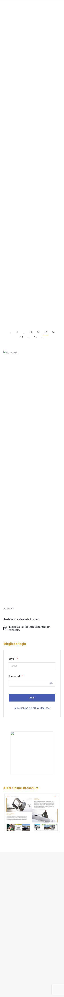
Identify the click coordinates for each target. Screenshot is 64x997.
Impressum (13, 878)
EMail (13, 658)
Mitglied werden (16, 902)
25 (45, 332)
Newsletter (13, 910)
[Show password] (51, 683)
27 (21, 337)
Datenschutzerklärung (19, 871)
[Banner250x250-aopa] (32, 773)
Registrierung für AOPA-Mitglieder (32, 708)
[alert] (32, 628)
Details (7, 55)
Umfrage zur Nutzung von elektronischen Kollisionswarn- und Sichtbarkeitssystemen (29, 276)
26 (53, 332)
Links (10, 895)
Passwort (16, 676)
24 (38, 332)
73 (35, 337)
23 (30, 332)
